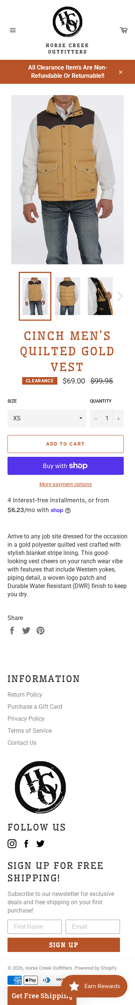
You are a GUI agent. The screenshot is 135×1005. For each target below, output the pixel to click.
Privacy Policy (26, 718)
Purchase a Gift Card (35, 706)
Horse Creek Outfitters (48, 968)
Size (12, 401)
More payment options (65, 484)
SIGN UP (64, 945)
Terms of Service (30, 730)
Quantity (100, 401)
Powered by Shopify (96, 968)
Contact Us (22, 742)
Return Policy (25, 694)
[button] (42, 995)
